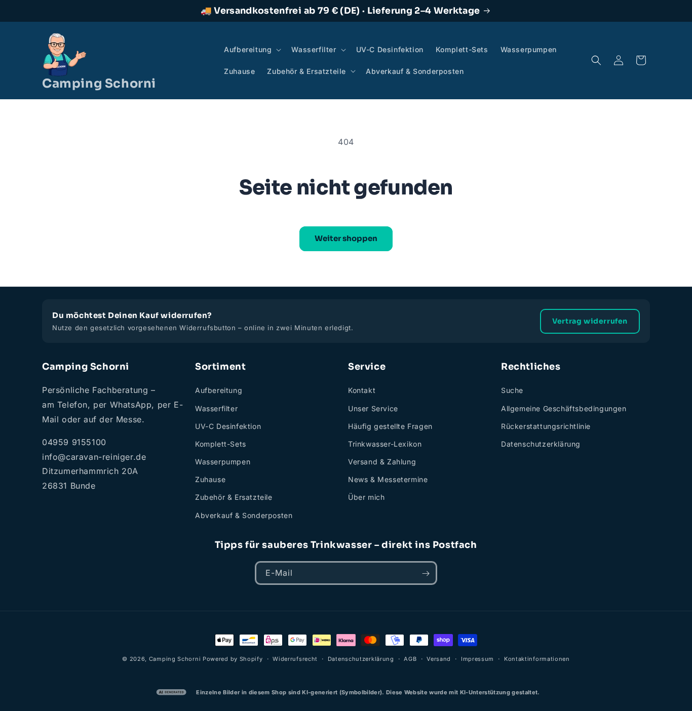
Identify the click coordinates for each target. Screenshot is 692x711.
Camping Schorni (175, 658)
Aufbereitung (218, 390)
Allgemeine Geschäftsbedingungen (564, 408)
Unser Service (373, 408)
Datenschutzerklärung (541, 444)
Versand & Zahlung (382, 461)
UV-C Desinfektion (228, 426)
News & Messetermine (388, 480)
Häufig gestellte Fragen (390, 426)
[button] (251, 49)
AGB (410, 658)
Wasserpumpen (222, 461)
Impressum (477, 658)
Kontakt (361, 390)
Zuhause (210, 480)
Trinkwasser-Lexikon (384, 444)
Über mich (366, 497)
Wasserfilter (216, 408)
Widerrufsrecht (295, 658)
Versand (439, 658)
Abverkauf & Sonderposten (243, 515)
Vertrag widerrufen (590, 321)
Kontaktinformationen (537, 658)
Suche (512, 390)
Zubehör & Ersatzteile (234, 497)
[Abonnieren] (425, 573)
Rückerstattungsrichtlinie (546, 426)
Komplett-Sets (220, 444)
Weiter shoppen (346, 238)
